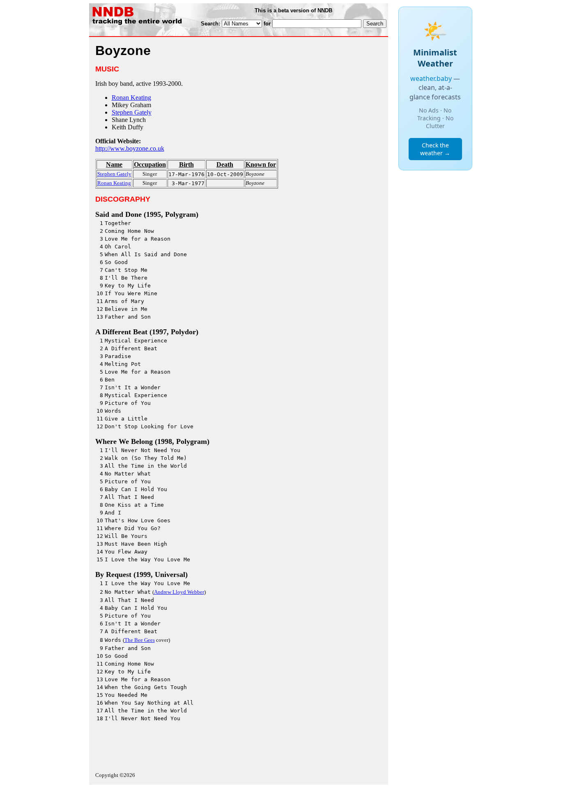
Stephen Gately (132, 112)
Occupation (150, 164)
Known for (261, 164)
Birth (186, 164)
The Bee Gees (139, 640)
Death (224, 164)
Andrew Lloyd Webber (179, 592)
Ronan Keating (131, 97)
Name (114, 164)
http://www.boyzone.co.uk (129, 148)
